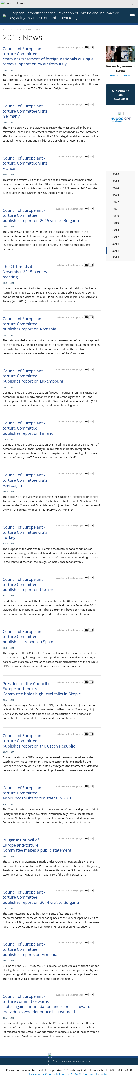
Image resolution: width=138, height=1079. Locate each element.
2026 (115, 174)
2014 (115, 257)
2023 (115, 195)
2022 (115, 202)
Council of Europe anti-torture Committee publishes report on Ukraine (28, 584)
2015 (115, 250)
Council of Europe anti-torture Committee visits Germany (25, 111)
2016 (115, 243)
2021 (115, 209)
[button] (69, 4)
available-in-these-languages (69, 47)
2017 (115, 236)
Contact (104, 1074)
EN (86, 47)
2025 (115, 181)
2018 (115, 229)
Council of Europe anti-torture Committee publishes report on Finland (28, 428)
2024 (115, 188)
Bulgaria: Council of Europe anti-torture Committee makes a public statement (37, 845)
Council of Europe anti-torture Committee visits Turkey (25, 532)
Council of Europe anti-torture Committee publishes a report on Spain (28, 636)
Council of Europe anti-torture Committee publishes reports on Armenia (30, 949)
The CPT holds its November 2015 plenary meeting (25, 271)
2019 (115, 223)
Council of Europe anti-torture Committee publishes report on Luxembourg (33, 376)
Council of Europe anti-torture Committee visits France (25, 163)
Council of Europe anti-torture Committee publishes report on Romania (29, 323)
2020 (115, 216)
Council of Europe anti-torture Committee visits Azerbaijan (25, 480)
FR (91, 47)
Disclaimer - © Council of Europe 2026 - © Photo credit (63, 1074)
